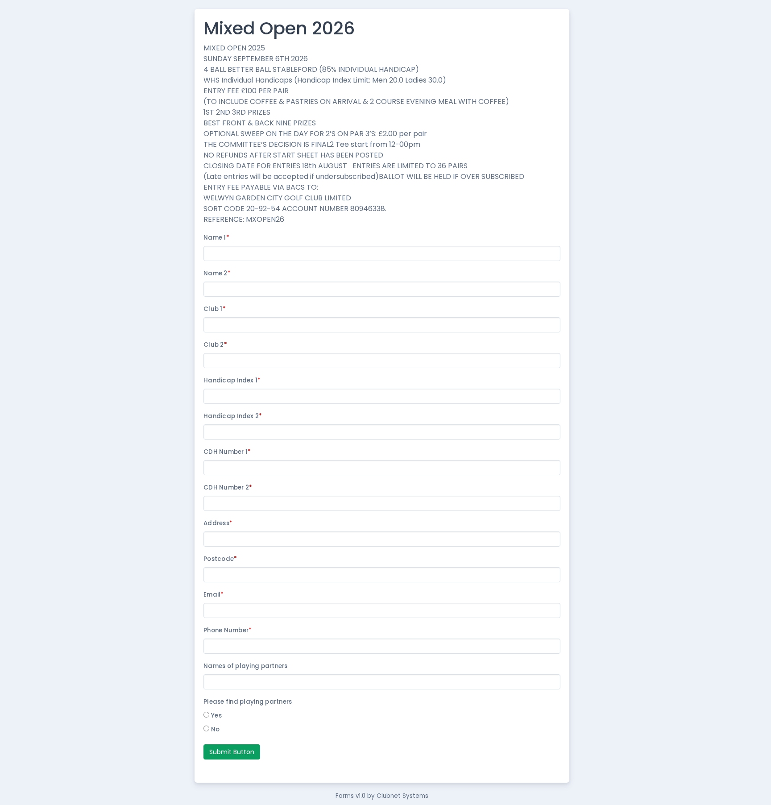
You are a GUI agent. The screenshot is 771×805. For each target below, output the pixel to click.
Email (213, 594)
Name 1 (216, 237)
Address (217, 523)
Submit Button (231, 751)
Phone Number (227, 630)
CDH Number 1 (227, 452)
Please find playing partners (247, 701)
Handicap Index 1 (232, 380)
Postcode (220, 559)
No (215, 729)
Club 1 (214, 309)
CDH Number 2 (227, 487)
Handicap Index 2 (232, 416)
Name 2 (217, 273)
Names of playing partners (246, 666)
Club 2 (215, 344)
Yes (216, 715)
